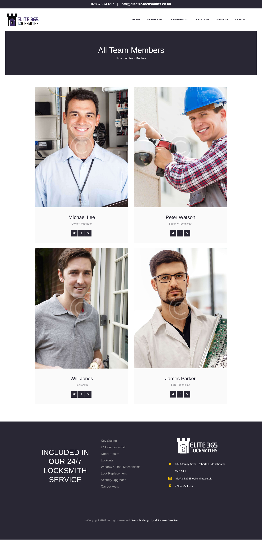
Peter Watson (180, 217)
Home (119, 58)
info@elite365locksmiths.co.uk (146, 4)
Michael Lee (81, 217)
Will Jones (81, 378)
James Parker (180, 378)
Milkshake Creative (166, 520)
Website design (141, 520)
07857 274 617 (103, 4)
